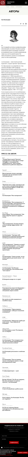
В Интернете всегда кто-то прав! (11, 279)
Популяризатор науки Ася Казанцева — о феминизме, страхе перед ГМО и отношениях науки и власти (13, 289)
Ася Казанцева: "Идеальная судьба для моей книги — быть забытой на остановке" (13, 322)
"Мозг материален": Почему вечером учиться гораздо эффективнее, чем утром (12, 225)
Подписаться (14, 442)
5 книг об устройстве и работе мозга (12, 389)
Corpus (7, 6)
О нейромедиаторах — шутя (10, 371)
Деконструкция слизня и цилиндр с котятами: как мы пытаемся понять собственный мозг (12, 175)
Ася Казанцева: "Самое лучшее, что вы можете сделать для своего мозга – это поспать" (13, 258)
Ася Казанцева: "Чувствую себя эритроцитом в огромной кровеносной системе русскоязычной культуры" (13, 236)
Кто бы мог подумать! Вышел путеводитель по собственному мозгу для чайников (12, 409)
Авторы (12, 6)
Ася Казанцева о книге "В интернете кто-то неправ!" (12, 330)
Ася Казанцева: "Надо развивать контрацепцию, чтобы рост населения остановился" (13, 311)
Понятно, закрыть (22, 452)
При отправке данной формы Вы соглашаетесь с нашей (14, 448)
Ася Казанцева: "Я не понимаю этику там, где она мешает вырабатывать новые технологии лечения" (12, 341)
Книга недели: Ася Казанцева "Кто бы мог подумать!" (13, 398)
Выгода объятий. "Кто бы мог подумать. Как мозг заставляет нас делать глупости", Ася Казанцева (13, 381)
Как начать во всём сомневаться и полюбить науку (11, 300)
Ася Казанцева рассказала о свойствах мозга (13, 352)
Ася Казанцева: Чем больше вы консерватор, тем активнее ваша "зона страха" (12, 269)
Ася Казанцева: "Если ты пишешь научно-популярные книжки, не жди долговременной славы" (12, 361)
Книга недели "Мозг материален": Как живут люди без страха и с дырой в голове (13, 216)
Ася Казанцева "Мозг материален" (12, 195)
